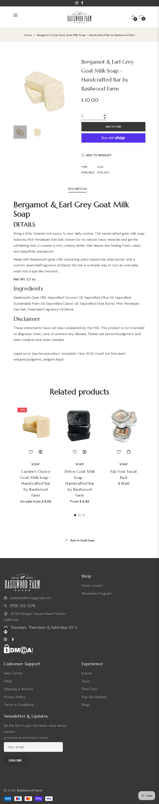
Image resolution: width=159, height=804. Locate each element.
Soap (36, 464)
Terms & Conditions (19, 705)
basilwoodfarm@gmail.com (30, 598)
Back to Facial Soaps (82, 540)
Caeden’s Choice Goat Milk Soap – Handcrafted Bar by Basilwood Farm (35, 483)
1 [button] (75, 515)
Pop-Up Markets (94, 697)
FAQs (8, 681)
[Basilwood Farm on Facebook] (7, 774)
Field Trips (89, 689)
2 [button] (79, 515)
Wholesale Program (96, 593)
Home (28, 35)
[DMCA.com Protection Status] (18, 650)
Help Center (13, 673)
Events (86, 673)
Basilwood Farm (29, 790)
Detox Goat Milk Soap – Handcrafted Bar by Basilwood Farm (79, 483)
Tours (85, 681)
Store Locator (92, 585)
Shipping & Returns (18, 689)
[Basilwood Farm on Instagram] (17, 774)
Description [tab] (77, 189)
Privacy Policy (14, 697)
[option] (36, 461)
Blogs (85, 705)
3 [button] (84, 515)
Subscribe (15, 760)
